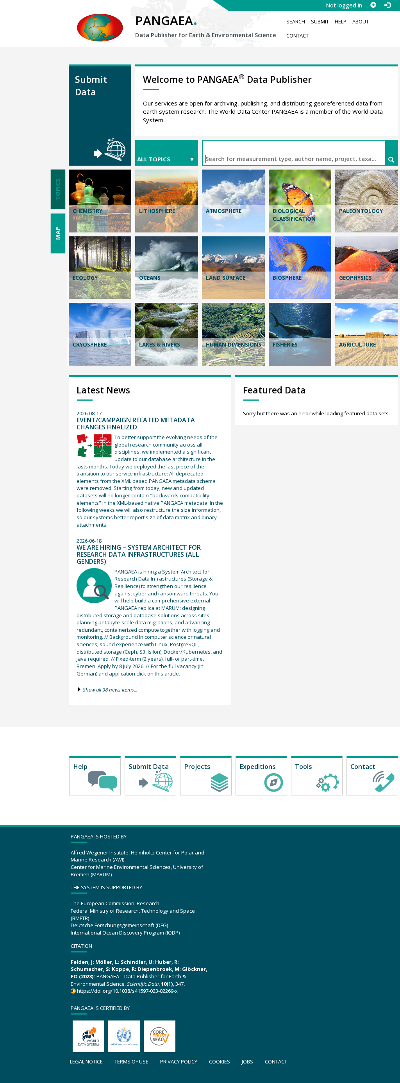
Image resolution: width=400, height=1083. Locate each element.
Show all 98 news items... (110, 689)
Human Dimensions (233, 344)
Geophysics (355, 277)
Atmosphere (223, 210)
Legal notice (86, 1061)
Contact (297, 35)
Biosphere (287, 277)
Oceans (150, 277)
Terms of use (131, 1061)
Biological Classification (294, 214)
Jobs (247, 1061)
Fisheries (285, 344)
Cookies (219, 1061)
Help (340, 21)
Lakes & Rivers (159, 344)
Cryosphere (90, 344)
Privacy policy (178, 1061)
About (360, 21)
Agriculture (357, 344)
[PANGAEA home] (100, 20)
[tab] (57, 189)
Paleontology (361, 210)
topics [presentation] (57, 189)
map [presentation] (57, 233)
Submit (320, 21)
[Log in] (387, 5)
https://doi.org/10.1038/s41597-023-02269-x (127, 990)
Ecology (85, 277)
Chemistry (87, 210)
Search (295, 21)
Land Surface (225, 277)
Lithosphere (157, 210)
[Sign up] (373, 5)
